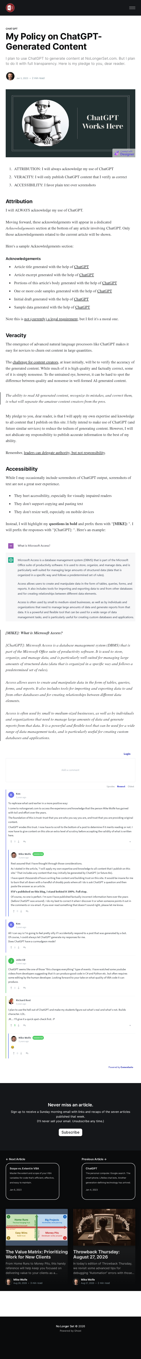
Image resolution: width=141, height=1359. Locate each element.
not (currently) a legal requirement (51, 318)
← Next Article (15, 1159)
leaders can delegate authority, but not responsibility (64, 452)
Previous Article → (94, 1159)
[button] (132, 8)
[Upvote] (11, 842)
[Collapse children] (130, 842)
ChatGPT (12, 28)
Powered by (121, 1067)
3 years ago (21, 797)
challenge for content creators (35, 362)
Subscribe (71, 1132)
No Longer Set (65, 1326)
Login (127, 753)
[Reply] (24, 842)
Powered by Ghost (70, 1330)
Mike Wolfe (24, 74)
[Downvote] (18, 842)
